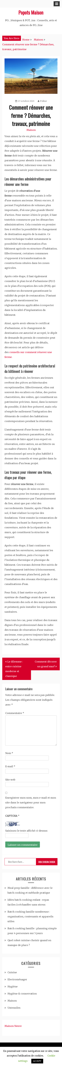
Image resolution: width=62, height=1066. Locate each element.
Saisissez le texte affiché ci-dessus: (26, 830)
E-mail (10, 766)
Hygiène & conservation (22, 993)
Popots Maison (31, 12)
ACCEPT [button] (37, 1061)
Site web (10, 779)
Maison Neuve (13, 1025)
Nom (9, 753)
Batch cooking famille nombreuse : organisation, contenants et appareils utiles (30, 916)
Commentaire (14, 713)
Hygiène (13, 986)
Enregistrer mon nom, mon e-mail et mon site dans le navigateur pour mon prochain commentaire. (30, 802)
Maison (31, 129)
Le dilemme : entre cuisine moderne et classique (14, 669)
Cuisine (12, 972)
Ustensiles (14, 1007)
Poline (43, 101)
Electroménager (17, 979)
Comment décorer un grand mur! (46, 664)
